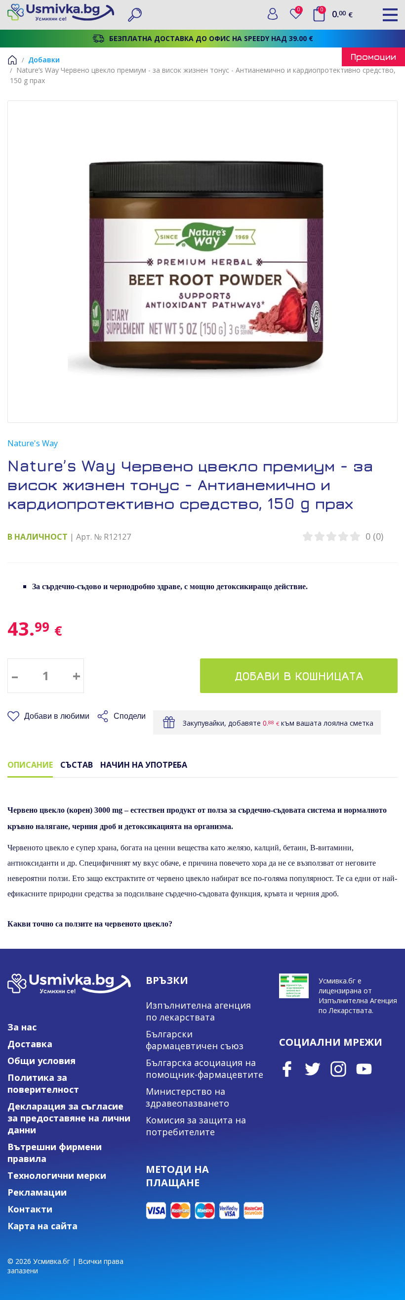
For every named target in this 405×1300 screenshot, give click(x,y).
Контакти (29, 1209)
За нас (22, 1027)
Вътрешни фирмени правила (54, 1152)
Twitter (313, 1069)
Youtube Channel (364, 1069)
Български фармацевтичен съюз (194, 1040)
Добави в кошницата (299, 676)
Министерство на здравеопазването (187, 1097)
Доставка (29, 1044)
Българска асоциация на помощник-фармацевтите (204, 1068)
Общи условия (41, 1061)
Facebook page (287, 1069)
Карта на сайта (42, 1226)
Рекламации (37, 1192)
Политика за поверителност (43, 1083)
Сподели (130, 716)
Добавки (44, 59)
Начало (12, 60)
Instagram (338, 1069)
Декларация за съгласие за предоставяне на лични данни (68, 1118)
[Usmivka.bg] (60, 12)
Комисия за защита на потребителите (196, 1126)
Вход (273, 14)
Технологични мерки (56, 1175)
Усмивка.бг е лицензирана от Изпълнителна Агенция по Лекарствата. (358, 995)
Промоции (373, 56)
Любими (300, 11)
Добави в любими (56, 716)
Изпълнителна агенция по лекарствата (198, 1011)
